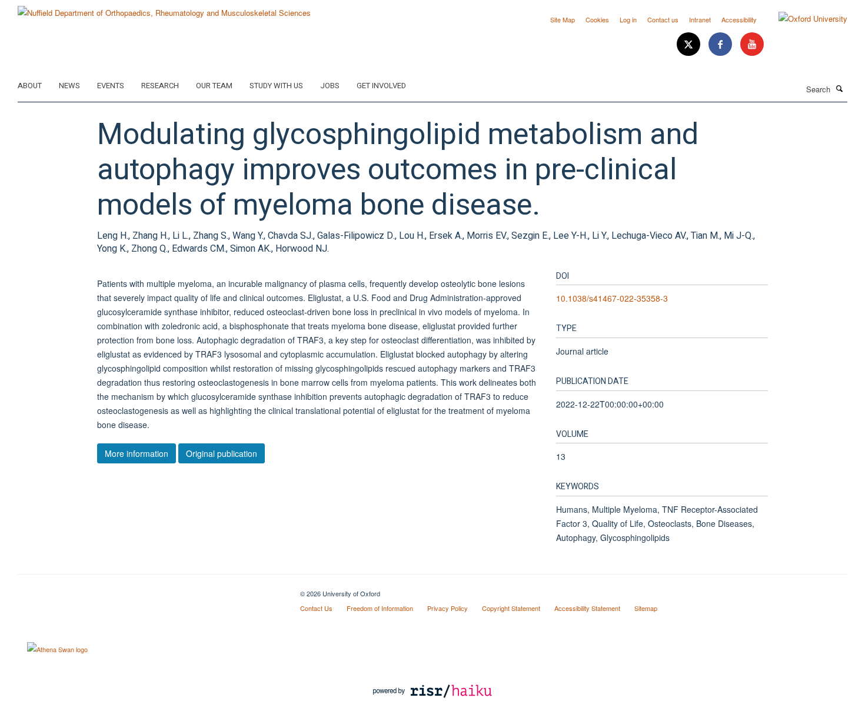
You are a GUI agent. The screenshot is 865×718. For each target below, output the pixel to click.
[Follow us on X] (690, 44)
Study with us (276, 85)
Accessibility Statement (587, 608)
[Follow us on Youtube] (752, 44)
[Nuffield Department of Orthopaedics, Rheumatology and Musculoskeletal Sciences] (164, 8)
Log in (628, 19)
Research (160, 85)
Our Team (214, 85)
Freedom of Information (380, 608)
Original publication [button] (221, 453)
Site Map (562, 19)
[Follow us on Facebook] (721, 44)
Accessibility (739, 19)
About (30, 85)
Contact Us (316, 608)
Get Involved (381, 85)
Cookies (597, 19)
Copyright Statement (511, 608)
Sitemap (645, 608)
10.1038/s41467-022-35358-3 (612, 298)
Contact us (662, 19)
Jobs (330, 85)
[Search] (839, 88)
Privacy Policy (447, 608)
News (69, 85)
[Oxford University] (804, 19)
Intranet (700, 19)
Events (110, 85)
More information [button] (136, 453)
